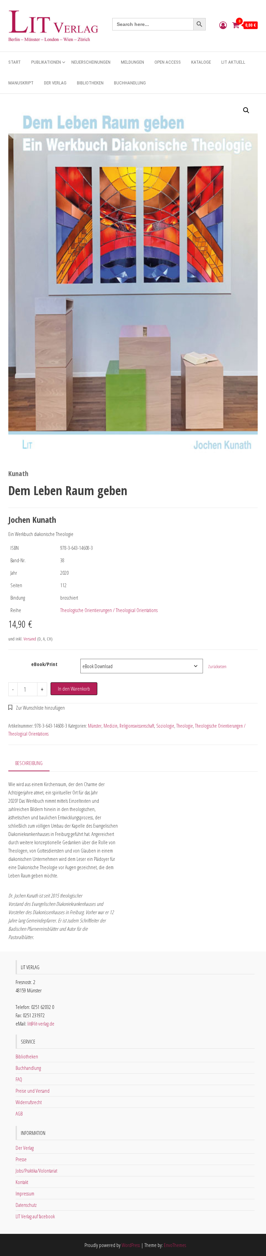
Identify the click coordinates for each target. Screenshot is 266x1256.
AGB (19, 1113)
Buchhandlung (130, 82)
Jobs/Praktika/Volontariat (36, 1170)
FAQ (19, 1079)
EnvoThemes (175, 1244)
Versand (30, 639)
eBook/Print (44, 664)
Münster (94, 725)
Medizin (110, 725)
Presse (21, 1159)
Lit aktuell (233, 62)
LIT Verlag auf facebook (35, 1216)
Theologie (184, 725)
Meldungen (132, 62)
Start (14, 62)
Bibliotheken (90, 82)
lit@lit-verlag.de (40, 1023)
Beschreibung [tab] (29, 762)
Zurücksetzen (217, 667)
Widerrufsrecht (29, 1102)
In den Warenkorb (74, 688)
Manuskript (21, 82)
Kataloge (201, 62)
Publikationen (46, 62)
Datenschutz (26, 1204)
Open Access (167, 62)
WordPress (131, 1244)
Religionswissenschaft (136, 725)
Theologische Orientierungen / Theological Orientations (109, 610)
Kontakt (22, 1181)
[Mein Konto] (223, 25)
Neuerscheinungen (90, 62)
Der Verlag (55, 82)
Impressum (25, 1193)
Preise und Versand (33, 1090)
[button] (246, 110)
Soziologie (165, 725)
